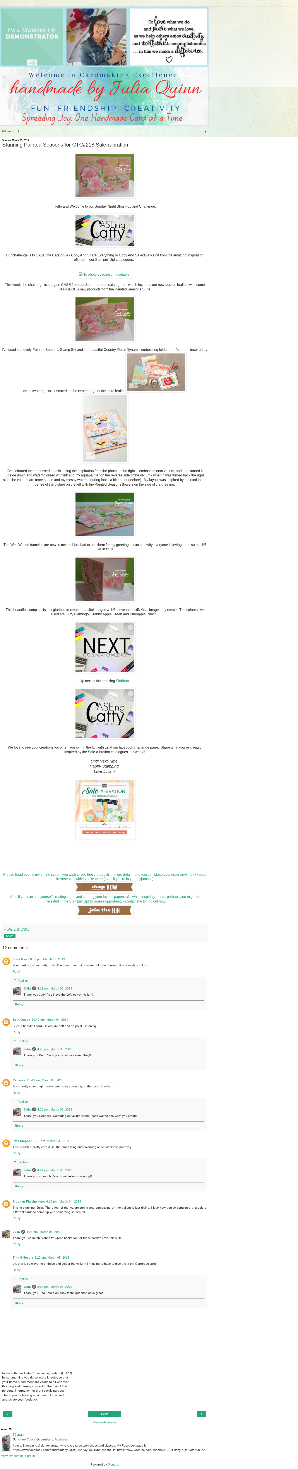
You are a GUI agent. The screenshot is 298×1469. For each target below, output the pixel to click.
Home (104, 1414)
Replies (22, 980)
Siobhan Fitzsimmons (29, 1201)
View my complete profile (18, 1455)
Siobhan (122, 681)
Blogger (113, 1464)
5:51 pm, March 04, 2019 (51, 1141)
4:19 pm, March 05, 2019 (54, 988)
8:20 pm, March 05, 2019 (51, 1257)
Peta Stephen (23, 1141)
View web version (105, 1422)
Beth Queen (21, 1019)
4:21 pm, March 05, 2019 (54, 1170)
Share (9, 936)
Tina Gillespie (23, 1257)
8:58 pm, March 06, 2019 (54, 1286)
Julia (27, 988)
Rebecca (19, 1080)
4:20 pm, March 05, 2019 (54, 1049)
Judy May (20, 959)
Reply (17, 971)
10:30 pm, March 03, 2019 (46, 959)
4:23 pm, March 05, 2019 (43, 1232)
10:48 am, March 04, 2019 (45, 1080)
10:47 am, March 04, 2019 (50, 1019)
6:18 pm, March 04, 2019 (63, 1201)
